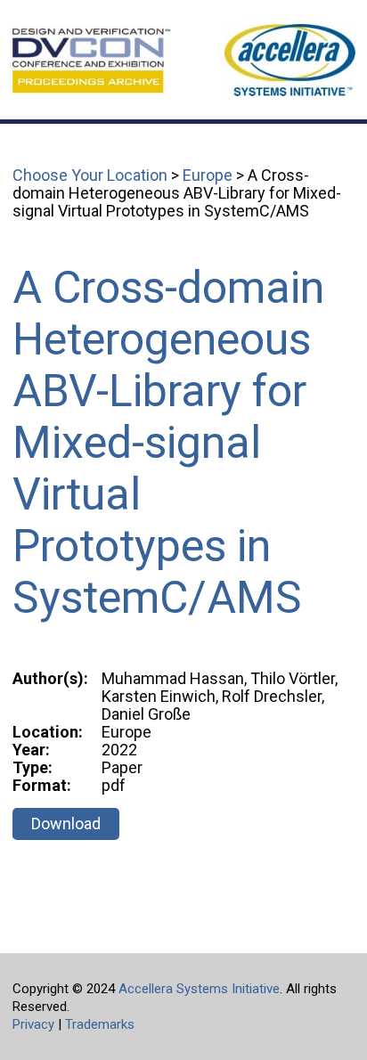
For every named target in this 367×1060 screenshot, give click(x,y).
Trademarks (100, 1024)
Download (66, 823)
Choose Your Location (89, 175)
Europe (207, 175)
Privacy (33, 1024)
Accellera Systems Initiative (199, 989)
